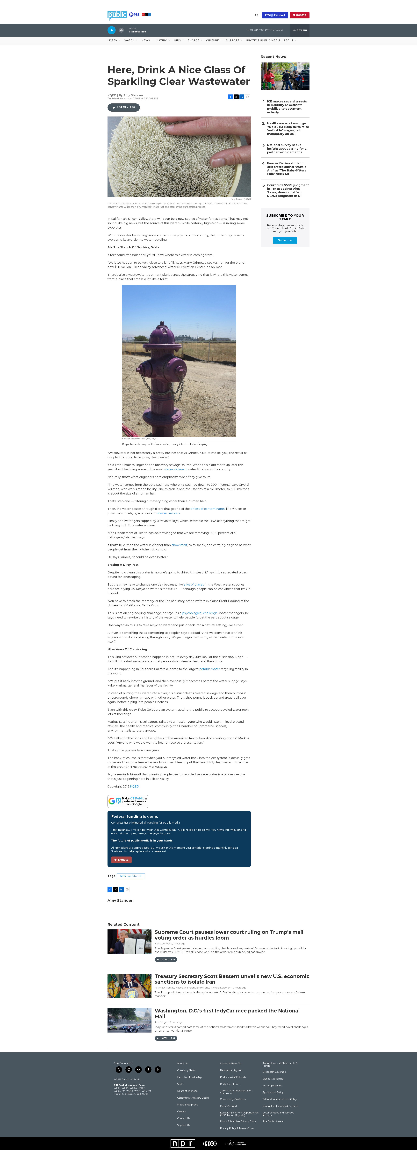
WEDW (133, 1088)
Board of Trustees (187, 1091)
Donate (301, 15)
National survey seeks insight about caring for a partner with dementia (287, 148)
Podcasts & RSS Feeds (233, 1077)
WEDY (142, 1088)
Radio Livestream (230, 1084)
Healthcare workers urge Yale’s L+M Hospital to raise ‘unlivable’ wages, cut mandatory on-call (288, 129)
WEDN (125, 1088)
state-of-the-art (175, 469)
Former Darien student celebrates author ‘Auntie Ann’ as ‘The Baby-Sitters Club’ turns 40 (286, 169)
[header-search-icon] (257, 15)
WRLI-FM (146, 1091)
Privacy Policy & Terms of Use (237, 1128)
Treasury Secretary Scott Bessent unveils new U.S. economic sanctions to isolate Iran (232, 979)
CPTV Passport (228, 1106)
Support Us (183, 1125)
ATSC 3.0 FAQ (141, 1094)
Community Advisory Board (193, 1098)
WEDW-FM (119, 1091)
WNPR (129, 1091)
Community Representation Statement (236, 1092)
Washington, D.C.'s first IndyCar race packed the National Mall (227, 1013)
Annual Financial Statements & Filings (280, 1064)
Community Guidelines (233, 1099)
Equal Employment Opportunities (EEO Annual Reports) (239, 1114)
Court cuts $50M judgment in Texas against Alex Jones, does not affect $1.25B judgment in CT (288, 191)
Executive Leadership (189, 1077)
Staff (180, 1084)
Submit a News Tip (230, 1063)
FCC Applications (272, 1085)
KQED (134, 786)
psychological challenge (200, 613)
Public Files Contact (123, 1094)
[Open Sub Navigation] (120, 40)
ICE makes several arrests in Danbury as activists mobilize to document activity (287, 107)
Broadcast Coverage (274, 1072)
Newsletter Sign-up (231, 1070)
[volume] (121, 30)
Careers (181, 1111)
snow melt (179, 545)
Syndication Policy (273, 1092)
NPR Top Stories (130, 876)
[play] (111, 30)
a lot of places (194, 584)
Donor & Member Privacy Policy (238, 1121)
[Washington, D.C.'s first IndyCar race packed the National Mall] (129, 1020)
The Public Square (273, 1121)
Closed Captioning (273, 1079)
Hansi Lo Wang (163, 943)
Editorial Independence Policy (280, 1099)
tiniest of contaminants (208, 509)
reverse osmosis (168, 513)
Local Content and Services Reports (278, 1114)
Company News (186, 1070)
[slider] (126, 30)
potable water (209, 669)
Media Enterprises (187, 1105)
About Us (182, 1063)
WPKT (137, 1091)
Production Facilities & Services (280, 1106)
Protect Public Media (263, 40)
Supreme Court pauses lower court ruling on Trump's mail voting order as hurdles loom (229, 935)
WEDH (117, 1088)
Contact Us (183, 1118)
